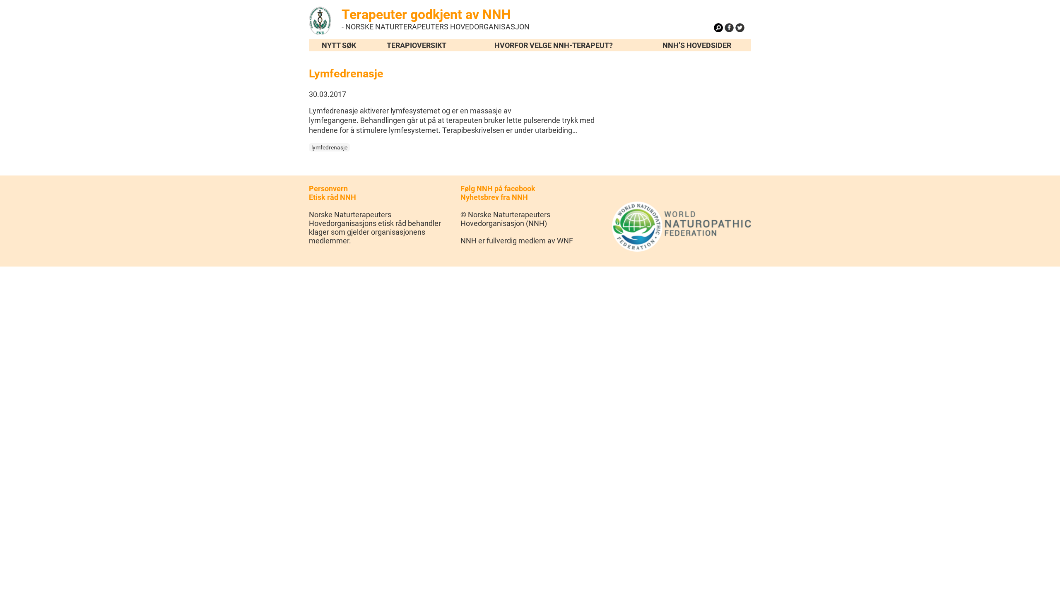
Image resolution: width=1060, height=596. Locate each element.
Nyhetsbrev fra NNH (494, 197)
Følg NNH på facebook (497, 188)
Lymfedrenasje (346, 73)
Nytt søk (339, 45)
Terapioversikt (416, 45)
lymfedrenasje (329, 147)
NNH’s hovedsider (696, 45)
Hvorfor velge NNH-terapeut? (553, 45)
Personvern (328, 188)
